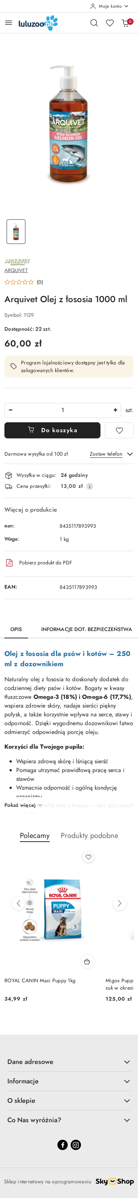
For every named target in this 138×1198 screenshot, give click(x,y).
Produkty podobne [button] (89, 835)
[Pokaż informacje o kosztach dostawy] (90, 486)
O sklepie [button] (21, 1100)
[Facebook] (62, 1145)
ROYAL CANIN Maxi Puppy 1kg (39, 980)
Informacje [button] (23, 1081)
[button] (23, 282)
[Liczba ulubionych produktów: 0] (110, 23)
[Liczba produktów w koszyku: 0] (125, 23)
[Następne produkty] (119, 903)
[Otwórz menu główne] (8, 22)
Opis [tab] (16, 629)
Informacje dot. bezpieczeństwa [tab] (86, 629)
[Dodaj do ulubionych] (119, 430)
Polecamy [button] (35, 835)
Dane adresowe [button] (30, 1062)
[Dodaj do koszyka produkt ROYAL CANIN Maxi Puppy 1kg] (87, 961)
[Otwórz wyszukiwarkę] (94, 23)
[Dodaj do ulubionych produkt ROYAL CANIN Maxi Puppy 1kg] (88, 857)
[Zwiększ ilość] (115, 410)
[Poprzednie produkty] (18, 903)
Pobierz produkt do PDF (45, 562)
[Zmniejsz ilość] (10, 410)
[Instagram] (76, 1145)
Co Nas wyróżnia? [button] (34, 1120)
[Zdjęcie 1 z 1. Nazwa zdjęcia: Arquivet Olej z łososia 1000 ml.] (16, 231)
